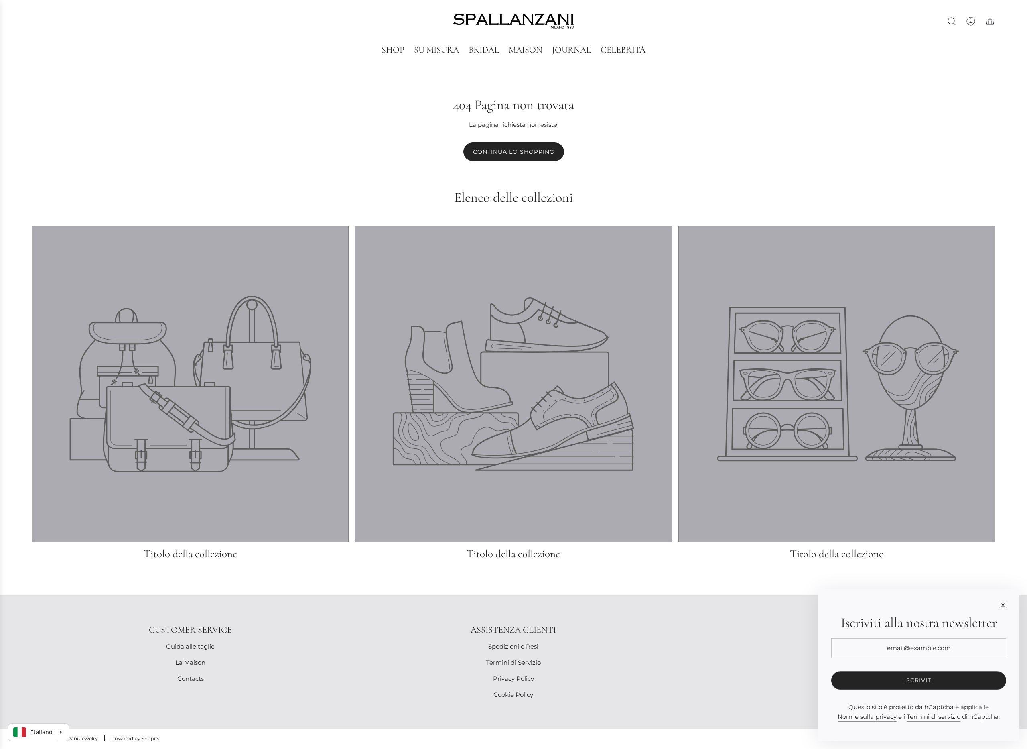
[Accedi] (970, 21)
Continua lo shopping (513, 151)
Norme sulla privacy (867, 717)
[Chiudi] (1003, 605)
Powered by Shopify (135, 738)
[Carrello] (990, 21)
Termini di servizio (933, 717)
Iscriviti (918, 680)
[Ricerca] (951, 21)
